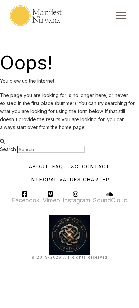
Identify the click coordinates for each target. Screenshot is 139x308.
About (39, 166)
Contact (96, 166)
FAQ (57, 166)
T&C (73, 166)
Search (8, 149)
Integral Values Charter (70, 179)
